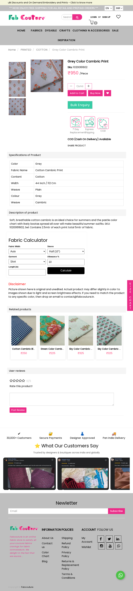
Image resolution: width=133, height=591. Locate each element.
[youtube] (110, 546)
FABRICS (36, 30)
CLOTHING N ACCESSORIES (91, 30)
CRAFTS (64, 30)
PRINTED (26, 50)
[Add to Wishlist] (107, 93)
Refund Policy (66, 545)
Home (12, 50)
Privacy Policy (66, 554)
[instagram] (101, 546)
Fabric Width (14, 246)
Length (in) (13, 267)
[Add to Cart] (44, 341)
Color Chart (45, 554)
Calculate (66, 270)
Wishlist (86, 547)
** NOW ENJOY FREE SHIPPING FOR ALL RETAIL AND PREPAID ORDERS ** (53, 8)
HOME (21, 30)
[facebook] (100, 539)
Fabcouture (27, 587)
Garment (13, 257)
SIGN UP (106, 17)
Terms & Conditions (68, 576)
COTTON (41, 50)
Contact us (47, 545)
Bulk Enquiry (80, 105)
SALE (115, 30)
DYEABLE (51, 30)
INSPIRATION (66, 40)
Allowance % (53, 257)
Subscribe (116, 511)
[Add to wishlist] (52, 341)
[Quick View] (31, 341)
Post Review (18, 410)
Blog (44, 561)
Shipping (67, 538)
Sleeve (50, 246)
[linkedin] (117, 539)
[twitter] (109, 539)
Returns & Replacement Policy (70, 565)
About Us (47, 538)
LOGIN (94, 17)
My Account (87, 540)
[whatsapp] (118, 546)
